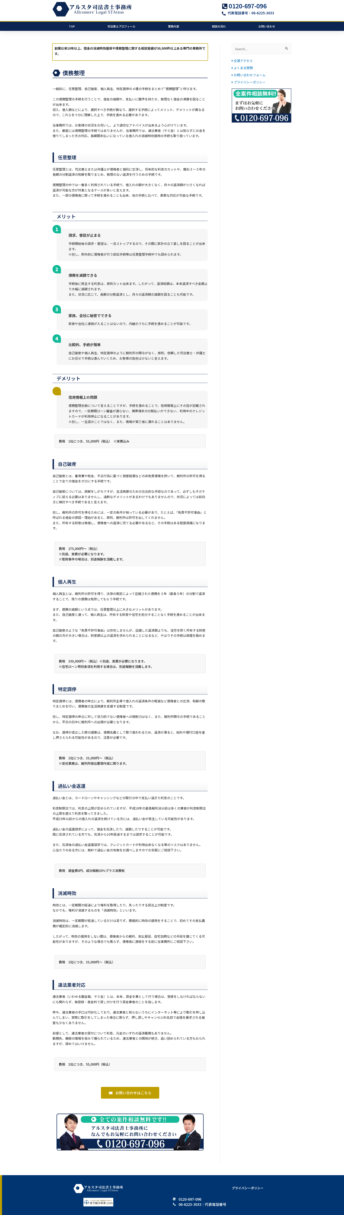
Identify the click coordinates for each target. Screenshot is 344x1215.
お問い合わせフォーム (249, 75)
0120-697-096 (248, 5)
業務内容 (173, 26)
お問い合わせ (266, 26)
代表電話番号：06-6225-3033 (251, 12)
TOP (72, 26)
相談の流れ (219, 26)
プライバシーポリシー (249, 82)
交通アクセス (243, 60)
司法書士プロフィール (121, 26)
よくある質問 (243, 67)
